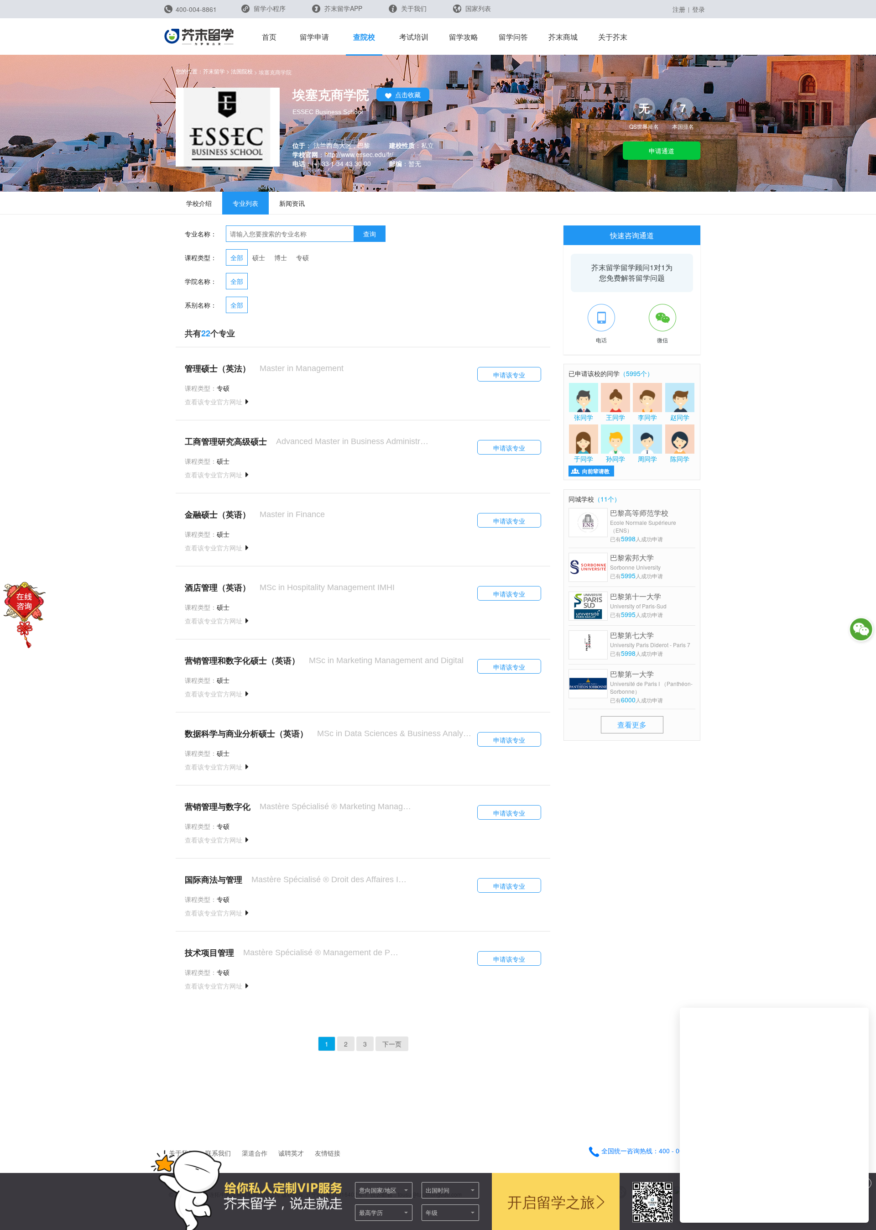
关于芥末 (612, 36)
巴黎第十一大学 (638, 600)
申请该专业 (509, 374)
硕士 (258, 257)
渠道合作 (254, 1152)
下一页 (392, 1043)
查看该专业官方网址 (213, 401)
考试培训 (413, 36)
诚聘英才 (291, 1152)
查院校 (364, 36)
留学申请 (314, 36)
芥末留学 (214, 71)
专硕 (302, 257)
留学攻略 (463, 36)
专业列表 (245, 203)
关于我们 (413, 8)
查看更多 (632, 724)
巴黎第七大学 (650, 639)
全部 (236, 257)
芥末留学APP (342, 8)
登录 (698, 9)
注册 (679, 9)
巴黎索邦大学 (635, 561)
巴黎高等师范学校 (643, 521)
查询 (369, 233)
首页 (269, 36)
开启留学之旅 (551, 1201)
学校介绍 (199, 203)
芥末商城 (563, 36)
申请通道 (661, 150)
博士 (280, 257)
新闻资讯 (292, 203)
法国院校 (242, 71)
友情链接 (327, 1152)
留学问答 (513, 36)
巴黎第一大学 (651, 682)
